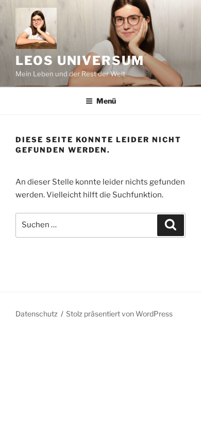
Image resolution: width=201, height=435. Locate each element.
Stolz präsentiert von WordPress (119, 313)
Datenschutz (36, 313)
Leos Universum (79, 60)
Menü (106, 100)
